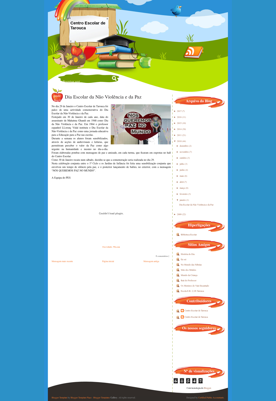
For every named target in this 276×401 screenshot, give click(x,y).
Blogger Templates (101, 397)
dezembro (184, 145)
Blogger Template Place (81, 397)
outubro (183, 157)
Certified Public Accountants (211, 397)
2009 (179, 214)
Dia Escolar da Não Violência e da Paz (103, 96)
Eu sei (183, 259)
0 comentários (162, 256)
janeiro (183, 199)
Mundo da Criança (189, 275)
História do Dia (188, 253)
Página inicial (108, 261)
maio (182, 175)
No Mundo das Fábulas (191, 264)
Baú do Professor (188, 280)
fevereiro (184, 193)
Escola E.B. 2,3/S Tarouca (192, 290)
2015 (179, 122)
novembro (184, 151)
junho (182, 169)
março (183, 187)
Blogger (207, 387)
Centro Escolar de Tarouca (196, 310)
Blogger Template (59, 397)
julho (182, 163)
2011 (179, 134)
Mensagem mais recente (62, 261)
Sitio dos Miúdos (188, 269)
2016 (179, 116)
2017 (179, 110)
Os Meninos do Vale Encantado (195, 285)
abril (182, 181)
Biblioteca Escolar (189, 234)
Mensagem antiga (151, 261)
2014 (179, 128)
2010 (179, 141)
